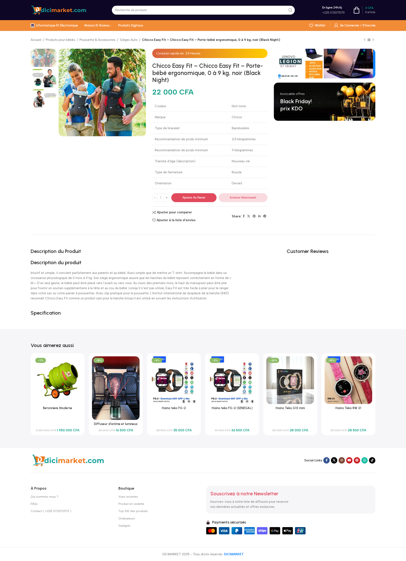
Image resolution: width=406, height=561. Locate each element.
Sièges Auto (129, 40)
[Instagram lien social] (342, 460)
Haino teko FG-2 (174, 408)
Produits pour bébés (60, 40)
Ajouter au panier (193, 197)
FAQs (34, 504)
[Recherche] (290, 10)
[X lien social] (248, 216)
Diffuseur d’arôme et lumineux (116, 424)
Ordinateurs (126, 518)
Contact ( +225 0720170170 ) (51, 511)
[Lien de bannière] (324, 63)
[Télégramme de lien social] (264, 216)
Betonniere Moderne (57, 408)
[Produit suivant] (373, 40)
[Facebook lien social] (243, 216)
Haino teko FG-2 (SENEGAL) (232, 408)
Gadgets (124, 526)
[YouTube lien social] (349, 460)
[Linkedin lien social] (259, 216)
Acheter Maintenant (243, 197)
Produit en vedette (131, 504)
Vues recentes (128, 497)
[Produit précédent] (365, 40)
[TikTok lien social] (372, 460)
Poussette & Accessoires (97, 40)
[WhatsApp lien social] (364, 460)
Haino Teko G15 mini (290, 408)
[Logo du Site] (58, 10)
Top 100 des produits (133, 511)
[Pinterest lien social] (254, 216)
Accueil (36, 40)
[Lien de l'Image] (67, 460)
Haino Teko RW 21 (348, 408)
